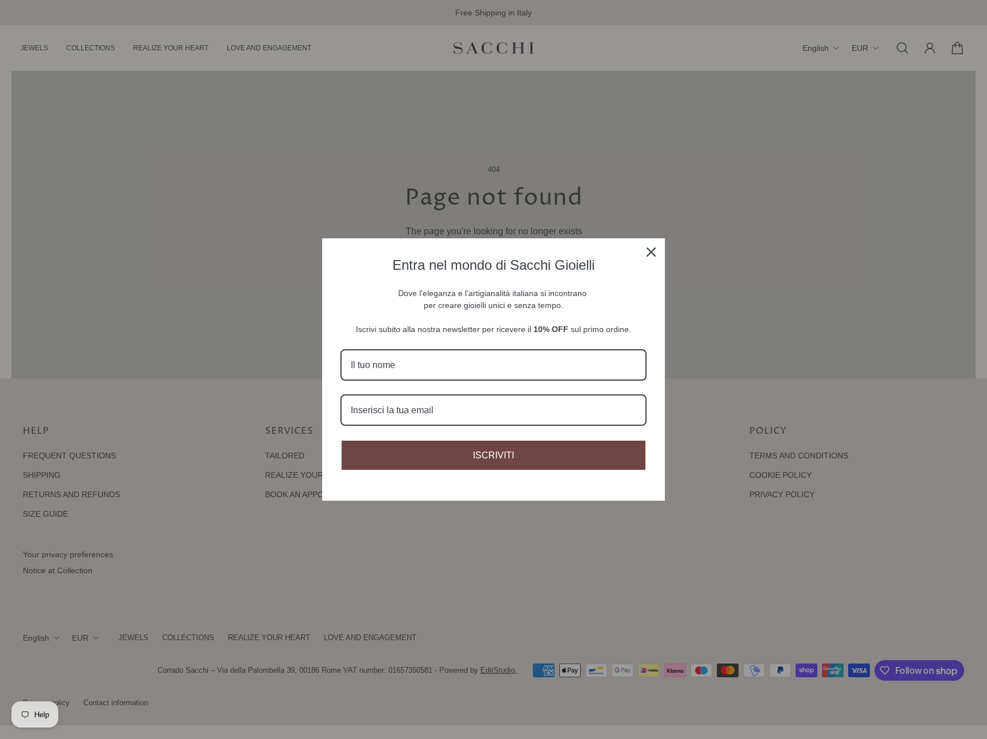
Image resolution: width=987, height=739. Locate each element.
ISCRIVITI (493, 455)
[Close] (651, 252)
